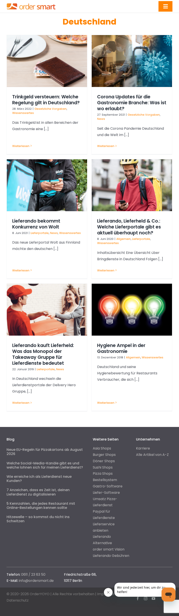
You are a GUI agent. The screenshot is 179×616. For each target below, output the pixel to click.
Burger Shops (104, 454)
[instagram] (145, 598)
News (101, 119)
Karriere (143, 448)
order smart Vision (108, 549)
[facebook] (137, 598)
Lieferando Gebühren (111, 555)
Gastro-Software (107, 486)
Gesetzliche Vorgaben (50, 109)
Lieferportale (40, 233)
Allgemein (123, 239)
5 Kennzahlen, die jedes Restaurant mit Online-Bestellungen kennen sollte (41, 505)
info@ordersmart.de (36, 580)
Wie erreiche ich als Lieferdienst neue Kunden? (39, 478)
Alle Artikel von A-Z (152, 454)
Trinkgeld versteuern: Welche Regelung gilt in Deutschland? (46, 100)
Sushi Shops (103, 467)
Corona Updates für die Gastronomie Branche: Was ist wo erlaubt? (131, 103)
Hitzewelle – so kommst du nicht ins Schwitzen (38, 519)
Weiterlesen (20, 146)
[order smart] (31, 3)
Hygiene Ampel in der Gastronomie (121, 348)
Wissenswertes (23, 113)
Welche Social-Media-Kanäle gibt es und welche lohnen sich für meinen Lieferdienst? (45, 465)
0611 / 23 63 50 (33, 574)
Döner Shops (104, 461)
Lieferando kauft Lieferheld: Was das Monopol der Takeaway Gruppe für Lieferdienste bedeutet (43, 354)
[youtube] (153, 598)
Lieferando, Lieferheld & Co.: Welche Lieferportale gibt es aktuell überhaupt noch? (129, 227)
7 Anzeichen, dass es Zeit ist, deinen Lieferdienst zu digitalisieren (38, 492)
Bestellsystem (105, 479)
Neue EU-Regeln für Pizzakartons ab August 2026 (45, 451)
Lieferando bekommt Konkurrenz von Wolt (36, 224)
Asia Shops (102, 448)
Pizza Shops (103, 473)
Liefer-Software (106, 492)
